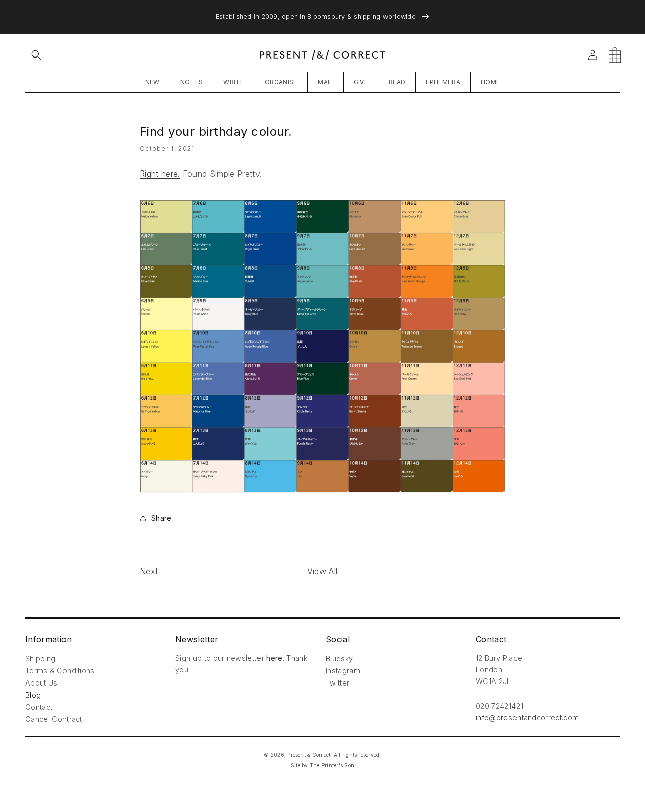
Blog (33, 695)
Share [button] (161, 518)
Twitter (337, 682)
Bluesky (339, 658)
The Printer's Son (332, 765)
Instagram (343, 670)
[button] (36, 55)
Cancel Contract (53, 719)
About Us (41, 682)
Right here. (160, 173)
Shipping (40, 658)
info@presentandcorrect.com (527, 717)
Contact (38, 707)
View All (322, 571)
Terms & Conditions (60, 670)
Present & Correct (308, 755)
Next (149, 571)
